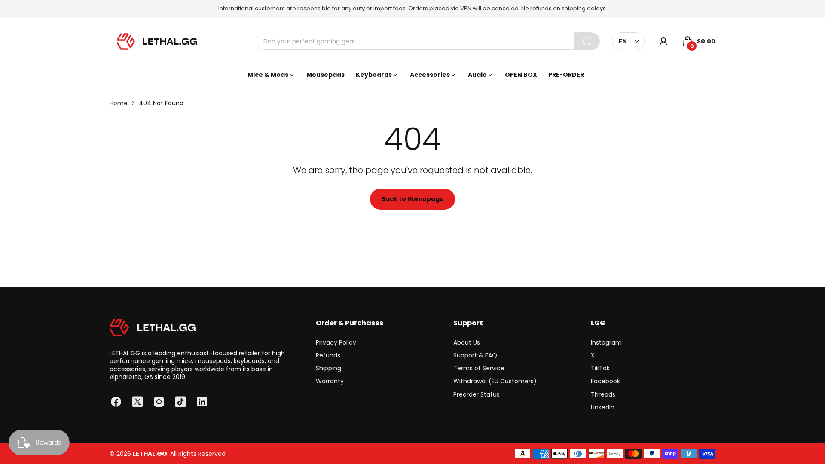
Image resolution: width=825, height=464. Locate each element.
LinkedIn (602, 407)
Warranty (330, 381)
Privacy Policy (336, 342)
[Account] (663, 41)
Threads (603, 394)
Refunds (328, 355)
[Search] (587, 41)
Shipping (328, 368)
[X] (137, 401)
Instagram (606, 342)
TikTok (600, 368)
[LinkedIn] (202, 401)
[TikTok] (180, 401)
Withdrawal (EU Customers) (495, 381)
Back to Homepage (412, 199)
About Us (466, 342)
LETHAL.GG (150, 453)
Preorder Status (476, 394)
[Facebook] (116, 401)
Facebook (605, 381)
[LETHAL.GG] (157, 41)
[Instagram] (159, 401)
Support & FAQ (475, 355)
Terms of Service (478, 368)
